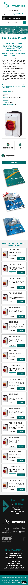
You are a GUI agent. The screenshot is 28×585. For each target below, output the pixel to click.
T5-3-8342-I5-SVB (15, 466)
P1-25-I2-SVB (13, 322)
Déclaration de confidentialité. (16, 582)
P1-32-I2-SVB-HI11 (15, 336)
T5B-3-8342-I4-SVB (15, 423)
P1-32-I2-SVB (13, 351)
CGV (24, 574)
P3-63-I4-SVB (13, 394)
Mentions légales (12, 574)
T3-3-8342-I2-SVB (15, 365)
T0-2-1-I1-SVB (14, 250)
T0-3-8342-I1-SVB (15, 278)
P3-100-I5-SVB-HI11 (15, 452)
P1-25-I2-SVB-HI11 (15, 307)
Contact (5, 574)
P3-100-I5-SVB (14, 437)
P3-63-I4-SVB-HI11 (15, 408)
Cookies (20, 574)
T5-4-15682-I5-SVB (15, 481)
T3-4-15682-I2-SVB (15, 379)
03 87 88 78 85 (20, 14)
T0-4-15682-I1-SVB (15, 293)
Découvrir (12, 258)
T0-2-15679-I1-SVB (15, 264)
